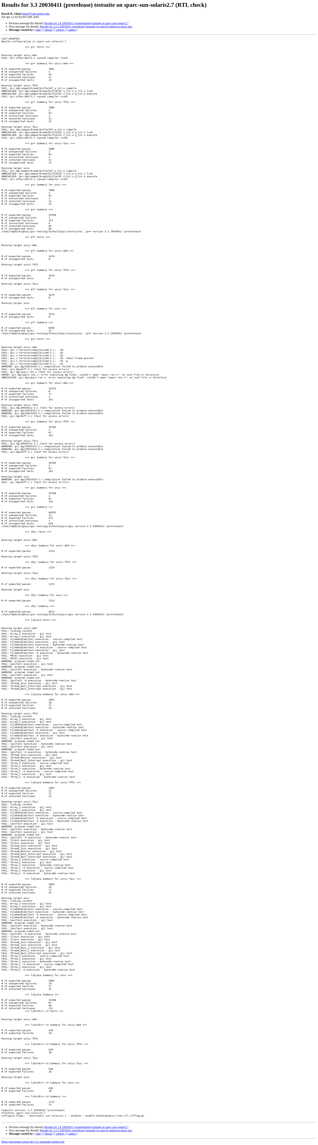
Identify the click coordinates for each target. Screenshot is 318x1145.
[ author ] (72, 29)
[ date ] (38, 29)
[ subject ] (60, 29)
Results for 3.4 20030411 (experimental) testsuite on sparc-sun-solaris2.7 (86, 23)
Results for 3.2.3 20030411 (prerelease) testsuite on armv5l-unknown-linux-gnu (86, 26)
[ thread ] (48, 29)
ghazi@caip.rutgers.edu (36, 13)
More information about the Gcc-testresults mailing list (32, 1141)
